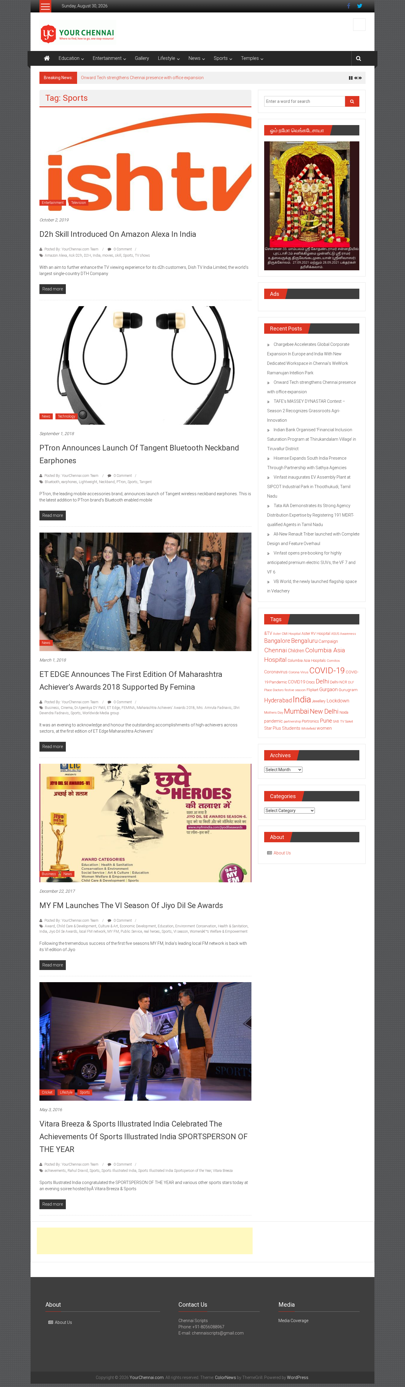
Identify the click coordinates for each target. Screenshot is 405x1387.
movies (107, 255)
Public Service (131, 931)
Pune (326, 721)
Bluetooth (52, 482)
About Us (282, 853)
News (194, 58)
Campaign (328, 641)
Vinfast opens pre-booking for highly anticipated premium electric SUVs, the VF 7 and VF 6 (311, 562)
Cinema (67, 708)
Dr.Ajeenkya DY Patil (89, 708)
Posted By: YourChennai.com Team (71, 249)
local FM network (92, 931)
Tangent (145, 482)
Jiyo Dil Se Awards (63, 931)
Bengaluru (304, 640)
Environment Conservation (195, 926)
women (324, 728)
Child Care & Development (76, 926)
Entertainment (107, 58)
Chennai (275, 650)
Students (291, 728)
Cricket (47, 1092)
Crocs (310, 682)
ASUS (335, 634)
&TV (268, 633)
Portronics (310, 721)
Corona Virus (298, 672)
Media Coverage (293, 1320)
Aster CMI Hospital (287, 634)
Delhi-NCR (338, 682)
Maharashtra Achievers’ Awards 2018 (166, 708)
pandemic (273, 721)
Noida (343, 712)
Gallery (142, 58)
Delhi (322, 681)
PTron (121, 482)
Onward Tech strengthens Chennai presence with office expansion (142, 77)
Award (50, 926)
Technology (66, 416)
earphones (69, 482)
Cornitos (333, 661)
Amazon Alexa (56, 255)
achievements (55, 1171)
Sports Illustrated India (118, 1171)
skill (118, 255)
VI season (180, 931)
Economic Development (138, 926)
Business (52, 708)
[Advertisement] (145, 1241)
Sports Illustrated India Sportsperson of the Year (174, 1171)
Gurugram (348, 689)
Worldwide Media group (100, 713)
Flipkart (312, 690)
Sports (221, 58)
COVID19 (296, 682)
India (97, 255)
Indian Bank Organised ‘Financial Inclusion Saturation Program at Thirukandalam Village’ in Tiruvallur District (311, 439)
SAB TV (338, 721)
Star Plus (272, 728)
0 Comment (122, 249)
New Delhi (324, 711)
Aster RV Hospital (316, 633)
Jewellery (319, 701)
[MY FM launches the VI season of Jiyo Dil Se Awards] (145, 822)
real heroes (152, 931)
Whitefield (308, 728)
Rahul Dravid (78, 1171)
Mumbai (296, 711)
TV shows (142, 255)
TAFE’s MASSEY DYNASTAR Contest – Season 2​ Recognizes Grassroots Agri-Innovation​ (306, 411)
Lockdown (337, 701)
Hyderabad (278, 700)
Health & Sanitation (233, 926)
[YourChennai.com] (46, 58)
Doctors (278, 690)
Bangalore (277, 640)
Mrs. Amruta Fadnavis (214, 708)
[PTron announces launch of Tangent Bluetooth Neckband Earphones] (145, 365)
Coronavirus (276, 671)
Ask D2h (75, 255)
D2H (87, 255)
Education (69, 58)
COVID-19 (327, 670)
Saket (349, 721)
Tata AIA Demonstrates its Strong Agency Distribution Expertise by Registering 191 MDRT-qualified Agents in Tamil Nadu (310, 515)
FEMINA (128, 708)
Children (296, 650)
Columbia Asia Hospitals (307, 661)
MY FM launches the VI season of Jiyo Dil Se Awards (131, 905)
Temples (250, 58)
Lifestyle (166, 58)
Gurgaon (328, 689)
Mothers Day (273, 712)
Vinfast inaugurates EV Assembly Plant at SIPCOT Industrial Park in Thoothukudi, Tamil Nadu (308, 486)
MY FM (113, 931)
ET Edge (113, 708)
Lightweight (88, 482)
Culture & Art (108, 926)
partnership (292, 721)
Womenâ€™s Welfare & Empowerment (219, 931)
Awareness (348, 634)
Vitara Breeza (223, 1171)
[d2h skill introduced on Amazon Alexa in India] (145, 161)
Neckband (107, 482)
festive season (295, 690)
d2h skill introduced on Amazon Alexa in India (117, 234)
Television (78, 203)
